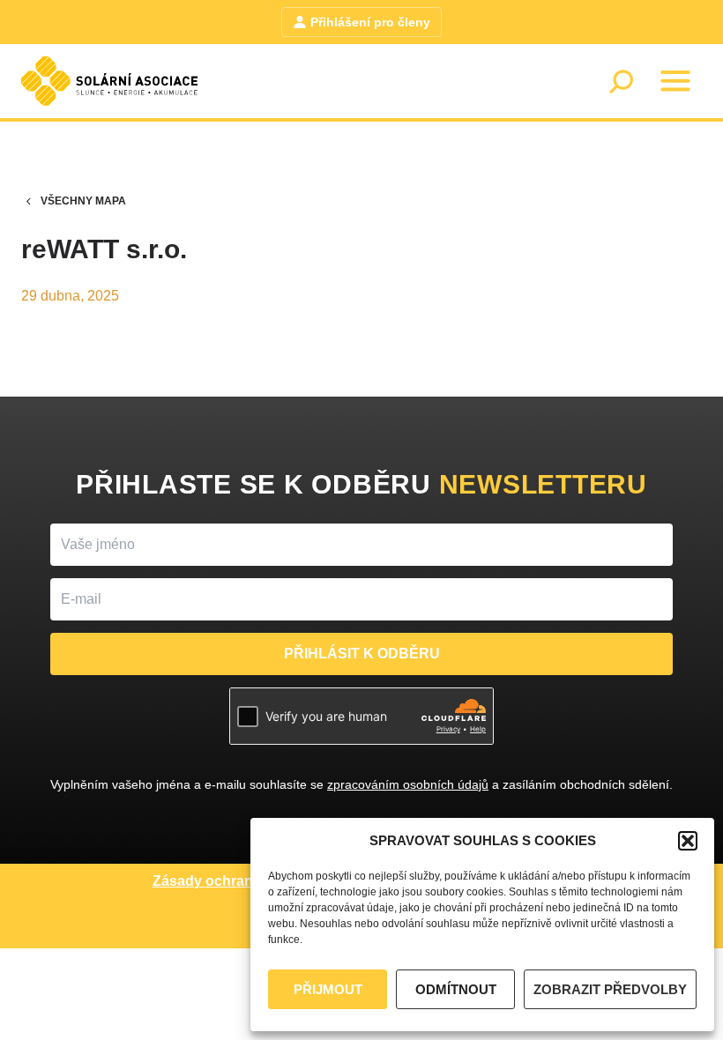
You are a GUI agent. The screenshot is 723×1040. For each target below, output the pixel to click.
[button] (688, 841)
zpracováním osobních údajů (407, 784)
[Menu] (675, 81)
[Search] (621, 81)
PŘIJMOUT (328, 989)
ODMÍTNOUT (455, 989)
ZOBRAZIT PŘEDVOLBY (610, 989)
